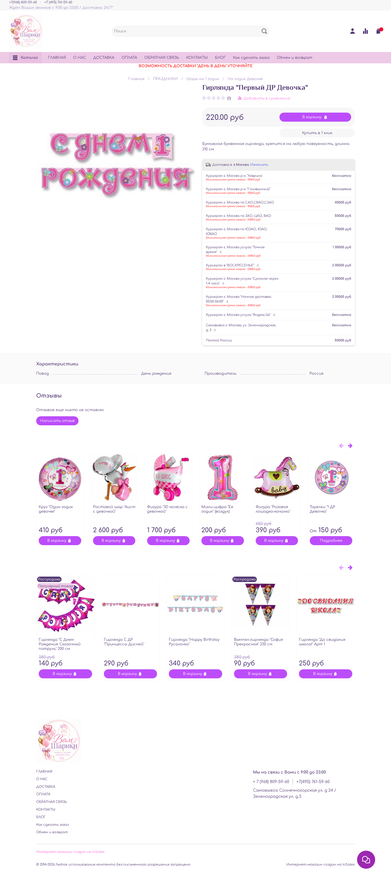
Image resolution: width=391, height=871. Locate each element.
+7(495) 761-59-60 (313, 781)
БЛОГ (220, 58)
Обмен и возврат (294, 58)
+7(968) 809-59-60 (23, 2)
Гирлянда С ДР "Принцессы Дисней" (124, 642)
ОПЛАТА (129, 58)
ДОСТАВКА (103, 58)
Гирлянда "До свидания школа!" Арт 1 (322, 642)
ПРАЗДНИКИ (165, 79)
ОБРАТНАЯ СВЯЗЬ (161, 58)
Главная (136, 79)
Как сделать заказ (251, 58)
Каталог (29, 58)
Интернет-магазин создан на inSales (70, 852)
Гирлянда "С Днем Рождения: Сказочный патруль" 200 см (60, 644)
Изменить (259, 164)
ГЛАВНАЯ (57, 58)
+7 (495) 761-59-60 (58, 2)
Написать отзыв (57, 421)
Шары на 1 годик (202, 79)
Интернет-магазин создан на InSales (320, 864)
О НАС (79, 58)
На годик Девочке (245, 79)
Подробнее (331, 540)
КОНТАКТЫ (197, 58)
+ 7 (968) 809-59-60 (271, 781)
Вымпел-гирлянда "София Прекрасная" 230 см (258, 642)
